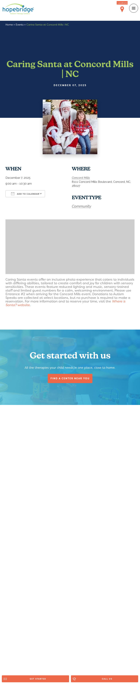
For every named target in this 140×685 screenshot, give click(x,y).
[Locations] (122, 9)
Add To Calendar (27, 194)
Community (81, 206)
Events (20, 24)
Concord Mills (81, 178)
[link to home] (21, 10)
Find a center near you (70, 378)
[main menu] (133, 8)
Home (9, 24)
